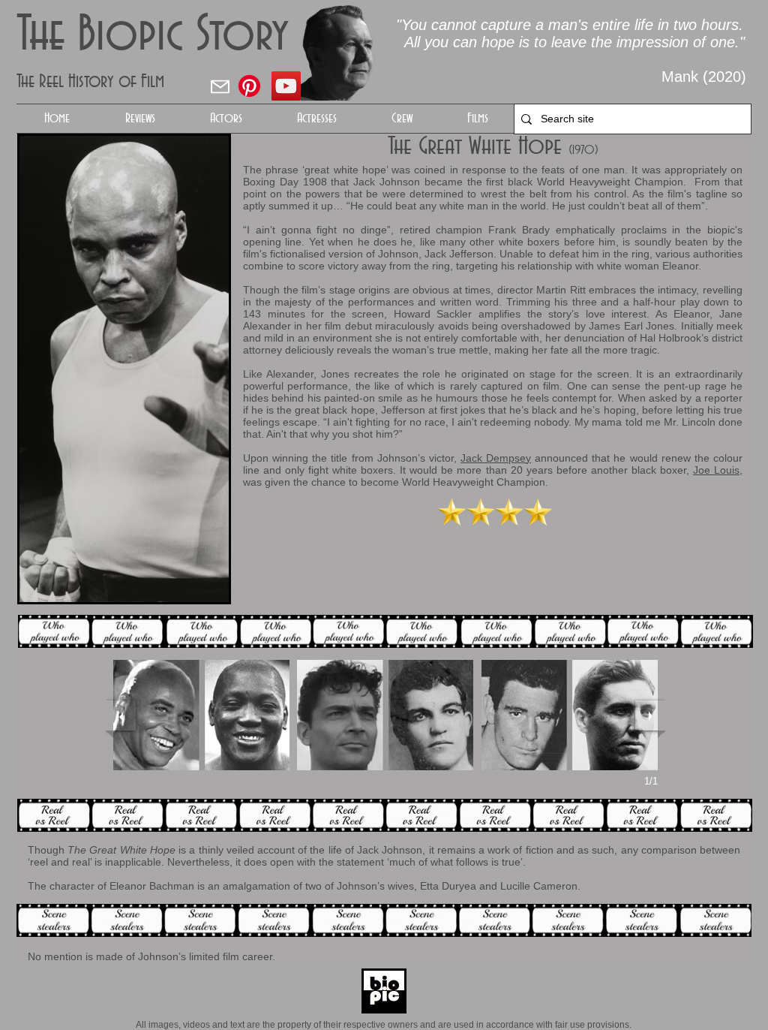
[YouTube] (286, 86)
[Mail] (220, 86)
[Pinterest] (249, 86)
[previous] (121, 715)
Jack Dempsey (495, 458)
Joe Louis (716, 470)
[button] (225, 118)
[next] (650, 715)
